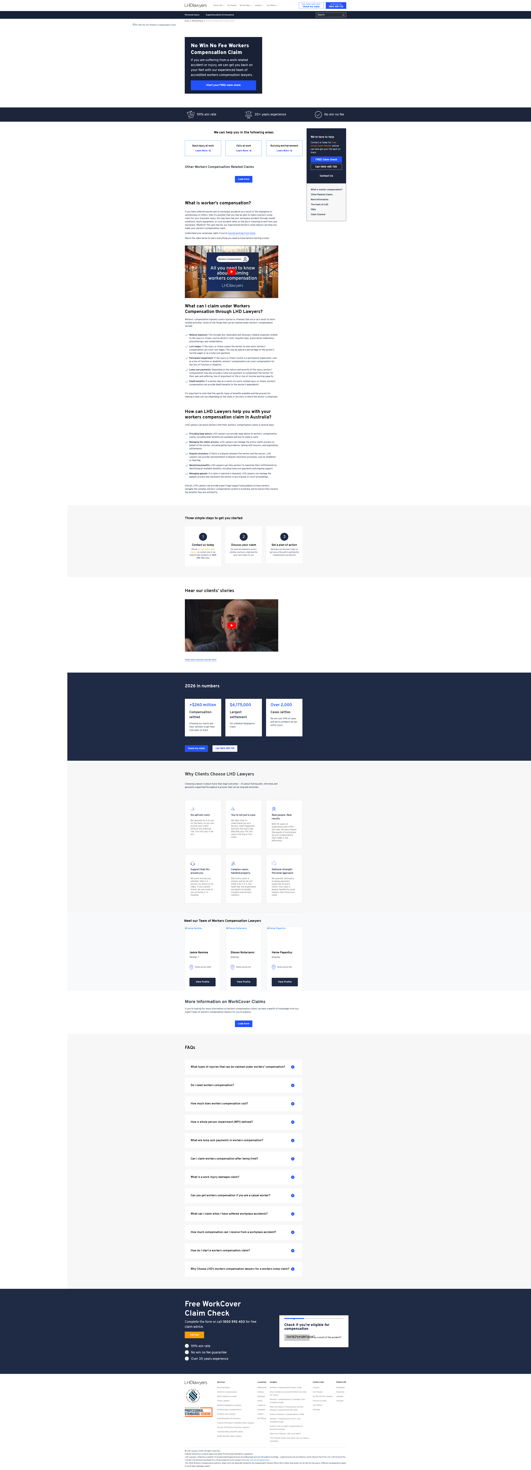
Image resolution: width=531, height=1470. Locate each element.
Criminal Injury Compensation (229, 1410)
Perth (259, 1401)
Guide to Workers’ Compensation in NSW (287, 1414)
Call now (194, 1335)
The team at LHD (319, 204)
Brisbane (261, 1396)
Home (187, 21)
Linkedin (339, 1396)
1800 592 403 (234, 1322)
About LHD (218, 5)
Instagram (340, 1387)
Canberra (261, 1405)
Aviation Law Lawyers (226, 1414)
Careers (316, 1387)
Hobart (260, 1414)
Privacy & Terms (320, 1401)
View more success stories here (200, 659)
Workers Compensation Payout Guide (286, 1387)
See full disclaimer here (259, 1460)
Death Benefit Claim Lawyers (229, 1436)
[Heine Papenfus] (284, 938)
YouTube (339, 1401)
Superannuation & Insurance (229, 1418)
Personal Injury (197, 21)
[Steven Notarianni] (243, 938)
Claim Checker (318, 214)
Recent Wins (245, 5)
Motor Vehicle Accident (227, 1396)
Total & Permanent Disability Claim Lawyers (235, 1423)
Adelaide (261, 1410)
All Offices (261, 1418)
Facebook (340, 1392)
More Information (319, 199)
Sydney (260, 1392)
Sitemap (316, 1410)
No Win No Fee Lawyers (323, 1396)
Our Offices (271, 5)
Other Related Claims (322, 194)
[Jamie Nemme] (202, 938)
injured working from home (241, 233)
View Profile (202, 982)
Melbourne (261, 1387)
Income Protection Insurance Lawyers (233, 1427)
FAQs (313, 209)
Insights (258, 5)
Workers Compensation (227, 1392)
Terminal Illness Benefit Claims (230, 1432)
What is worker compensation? (326, 189)
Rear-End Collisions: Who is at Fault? (285, 1434)
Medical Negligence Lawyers (229, 1405)
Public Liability (223, 1401)
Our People (231, 5)
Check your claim (297, 1337)
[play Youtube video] (231, 272)
